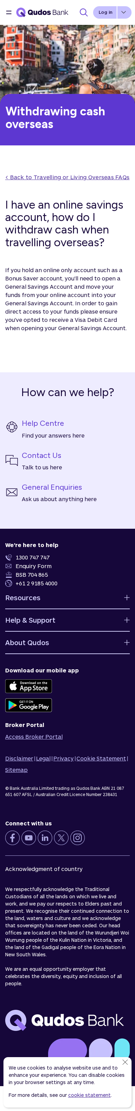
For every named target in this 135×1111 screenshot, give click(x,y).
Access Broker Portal (34, 736)
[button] (9, 12)
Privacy (63, 758)
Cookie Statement (101, 758)
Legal (43, 758)
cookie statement (89, 1095)
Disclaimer (19, 758)
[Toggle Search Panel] (83, 12)
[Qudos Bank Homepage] (43, 12)
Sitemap (16, 769)
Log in (105, 12)
